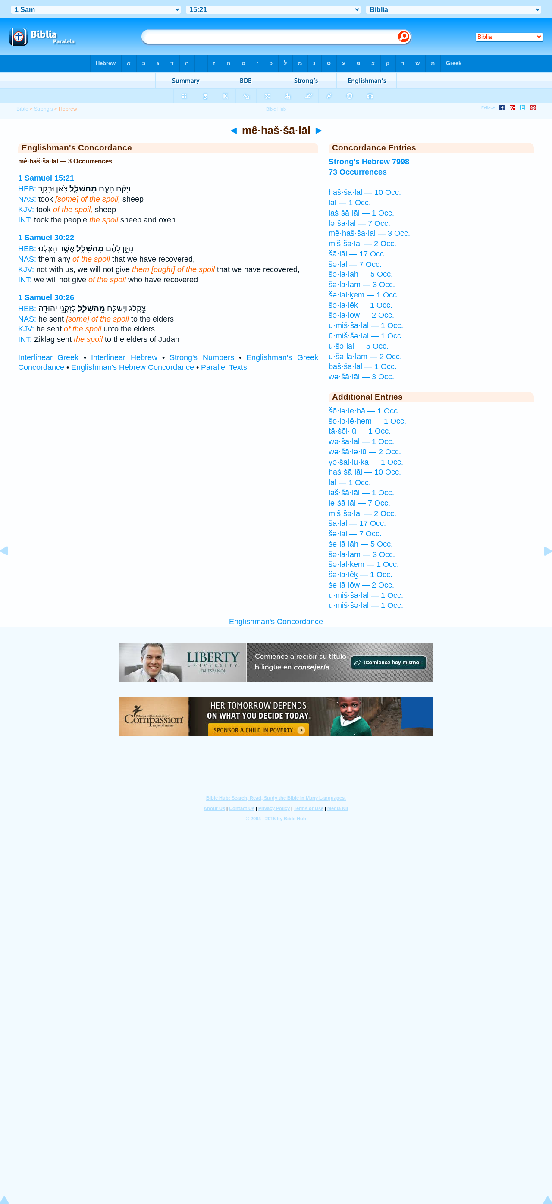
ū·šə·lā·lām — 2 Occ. (365, 356)
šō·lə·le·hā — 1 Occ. (364, 411)
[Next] (541, 570)
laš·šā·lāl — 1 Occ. (361, 213)
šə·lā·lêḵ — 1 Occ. (360, 305)
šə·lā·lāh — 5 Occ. (361, 274)
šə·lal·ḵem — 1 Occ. (364, 295)
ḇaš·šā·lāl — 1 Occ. (363, 366)
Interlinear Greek (48, 357)
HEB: (27, 189)
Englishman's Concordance (276, 621)
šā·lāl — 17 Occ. (357, 254)
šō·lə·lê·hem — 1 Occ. (367, 421)
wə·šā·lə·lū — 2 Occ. (365, 451)
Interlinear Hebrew (124, 357)
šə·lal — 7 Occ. (355, 264)
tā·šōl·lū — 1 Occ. (360, 431)
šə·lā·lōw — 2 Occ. (361, 315)
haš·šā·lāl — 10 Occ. (365, 192)
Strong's (43, 109)
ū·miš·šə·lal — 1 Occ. (366, 335)
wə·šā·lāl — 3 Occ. (361, 376)
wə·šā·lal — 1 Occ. (361, 441)
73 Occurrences (358, 172)
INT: (25, 220)
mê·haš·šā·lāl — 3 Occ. (369, 233)
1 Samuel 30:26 (46, 297)
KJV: (26, 209)
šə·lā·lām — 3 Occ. (362, 284)
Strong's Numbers (201, 357)
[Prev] (11, 570)
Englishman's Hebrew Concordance (132, 367)
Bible (22, 109)
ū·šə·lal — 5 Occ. (359, 346)
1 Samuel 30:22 (46, 237)
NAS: (27, 199)
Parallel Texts (224, 367)
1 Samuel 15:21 (46, 178)
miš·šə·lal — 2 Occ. (362, 243)
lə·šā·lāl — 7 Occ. (359, 223)
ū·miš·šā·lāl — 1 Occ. (366, 325)
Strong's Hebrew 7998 (369, 161)
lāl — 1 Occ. (350, 202)
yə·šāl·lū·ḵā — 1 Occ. (366, 462)
